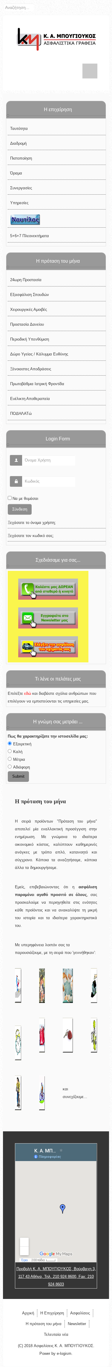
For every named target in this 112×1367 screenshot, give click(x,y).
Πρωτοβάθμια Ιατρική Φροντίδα (37, 384)
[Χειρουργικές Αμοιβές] (68, 985)
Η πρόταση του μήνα (44, 1324)
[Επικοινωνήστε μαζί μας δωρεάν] (48, 589)
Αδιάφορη (21, 767)
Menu (89, 71)
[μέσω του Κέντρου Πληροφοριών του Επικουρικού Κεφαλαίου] (48, 646)
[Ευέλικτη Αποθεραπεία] (18, 1092)
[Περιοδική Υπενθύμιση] (18, 1042)
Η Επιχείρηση (52, 1313)
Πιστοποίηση (21, 158)
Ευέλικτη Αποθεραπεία (30, 398)
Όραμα (16, 173)
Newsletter (77, 1324)
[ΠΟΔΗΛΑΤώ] (42, 1092)
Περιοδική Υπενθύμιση (29, 339)
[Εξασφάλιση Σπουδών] (42, 985)
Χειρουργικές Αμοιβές (28, 309)
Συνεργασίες (21, 188)
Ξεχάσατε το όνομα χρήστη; (32, 522)
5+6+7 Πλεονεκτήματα (29, 236)
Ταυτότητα (19, 128)
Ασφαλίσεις (80, 1313)
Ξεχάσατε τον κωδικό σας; (31, 535)
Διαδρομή (18, 143)
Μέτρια (19, 759)
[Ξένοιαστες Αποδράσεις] (42, 1035)
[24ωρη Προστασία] (18, 985)
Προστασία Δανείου (27, 324)
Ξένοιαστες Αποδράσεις (30, 369)
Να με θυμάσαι (25, 498)
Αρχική (28, 1313)
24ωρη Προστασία (26, 280)
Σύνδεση (19, 509)
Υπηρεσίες (19, 203)
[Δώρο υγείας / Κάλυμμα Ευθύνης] (68, 1035)
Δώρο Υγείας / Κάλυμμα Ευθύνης (39, 354)
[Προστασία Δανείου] (94, 985)
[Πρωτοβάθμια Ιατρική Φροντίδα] (94, 1035)
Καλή (17, 751)
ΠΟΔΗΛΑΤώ (21, 413)
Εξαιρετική (22, 744)
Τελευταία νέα (56, 1334)
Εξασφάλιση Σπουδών (29, 294)
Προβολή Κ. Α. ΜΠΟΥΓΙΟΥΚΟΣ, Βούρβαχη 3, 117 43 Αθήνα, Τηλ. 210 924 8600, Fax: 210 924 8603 (56, 1276)
